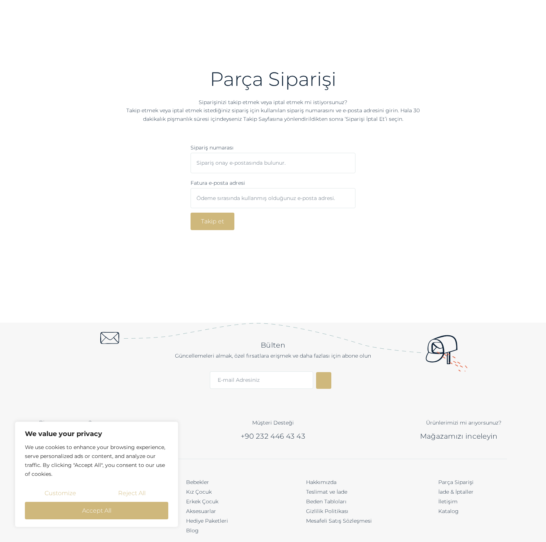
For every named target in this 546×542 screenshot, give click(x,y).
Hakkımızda (321, 482)
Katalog (448, 511)
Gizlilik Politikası (327, 511)
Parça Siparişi (456, 482)
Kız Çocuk (199, 491)
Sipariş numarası (212, 147)
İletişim (448, 501)
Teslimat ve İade (326, 491)
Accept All (96, 510)
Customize (60, 493)
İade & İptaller (456, 491)
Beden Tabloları (326, 501)
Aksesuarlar (201, 511)
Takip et (212, 221)
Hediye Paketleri (207, 520)
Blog (192, 530)
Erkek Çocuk (202, 501)
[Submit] (323, 380)
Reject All (132, 493)
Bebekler (197, 482)
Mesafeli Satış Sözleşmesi (339, 520)
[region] (96, 474)
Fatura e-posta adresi (218, 183)
